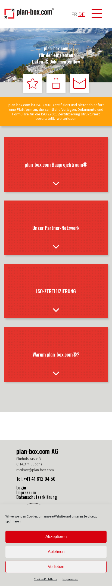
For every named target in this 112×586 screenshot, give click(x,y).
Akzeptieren (56, 536)
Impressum (70, 579)
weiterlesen (66, 118)
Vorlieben (56, 566)
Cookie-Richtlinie (45, 579)
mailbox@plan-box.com (35, 469)
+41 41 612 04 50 (39, 479)
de (81, 14)
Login (21, 487)
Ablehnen (56, 551)
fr (74, 14)
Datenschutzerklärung (36, 497)
